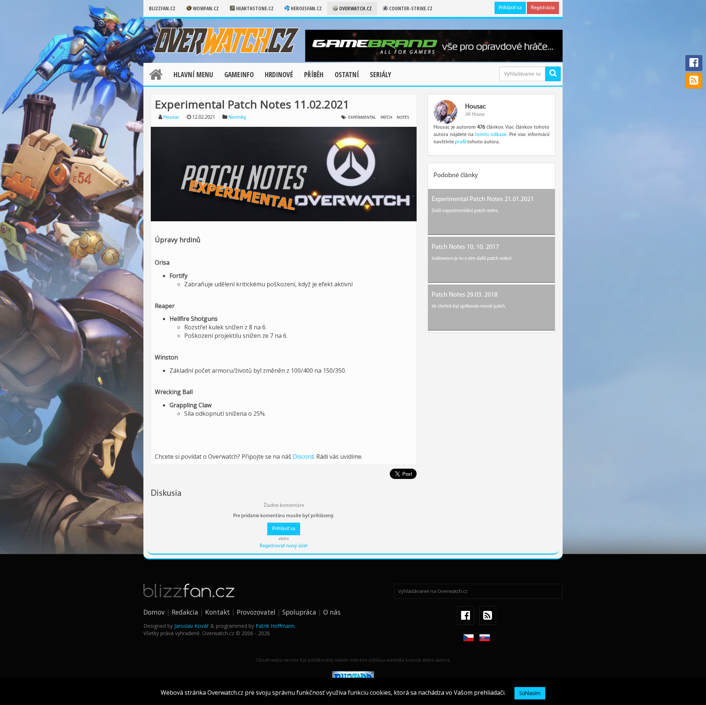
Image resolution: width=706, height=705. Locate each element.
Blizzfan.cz (162, 8)
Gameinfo (239, 74)
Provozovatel (256, 612)
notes (403, 117)
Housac (171, 117)
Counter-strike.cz (410, 8)
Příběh (314, 74)
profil (460, 142)
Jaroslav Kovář (191, 625)
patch (386, 117)
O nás (331, 612)
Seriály (380, 74)
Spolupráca (299, 612)
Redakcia (185, 612)
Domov (154, 612)
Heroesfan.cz (306, 8)
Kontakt (217, 612)
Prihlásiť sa (510, 8)
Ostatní (347, 74)
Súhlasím (530, 693)
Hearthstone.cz (254, 8)
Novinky (237, 117)
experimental (362, 117)
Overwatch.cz (355, 8)
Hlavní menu (193, 74)
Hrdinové (279, 74)
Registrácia (543, 8)
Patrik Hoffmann (275, 625)
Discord (303, 456)
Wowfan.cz (205, 8)
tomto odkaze (490, 134)
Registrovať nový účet (284, 546)
